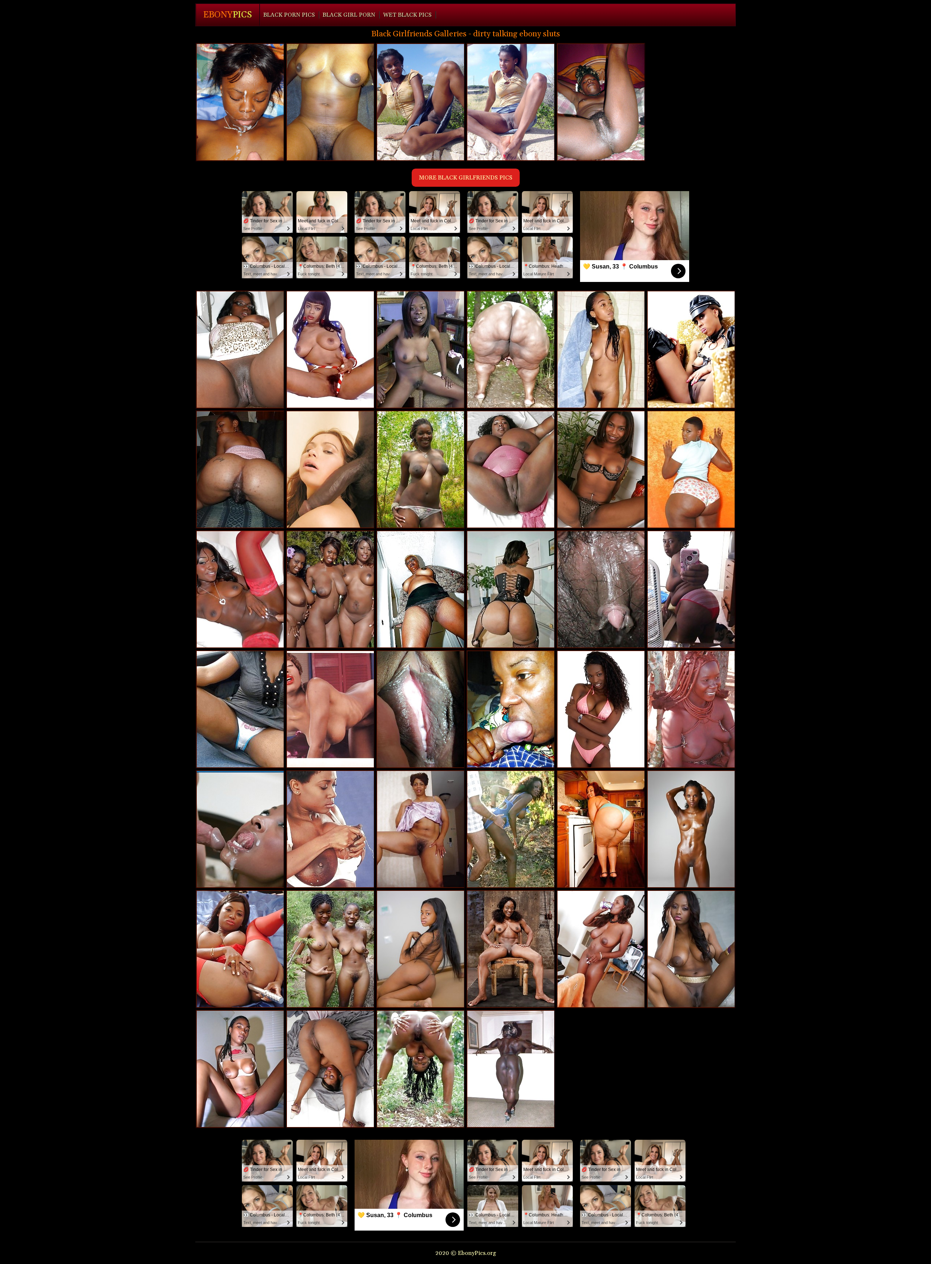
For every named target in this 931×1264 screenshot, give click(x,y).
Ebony (227, 14)
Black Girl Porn (349, 15)
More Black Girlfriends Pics (465, 177)
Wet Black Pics (407, 15)
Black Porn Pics (289, 15)
